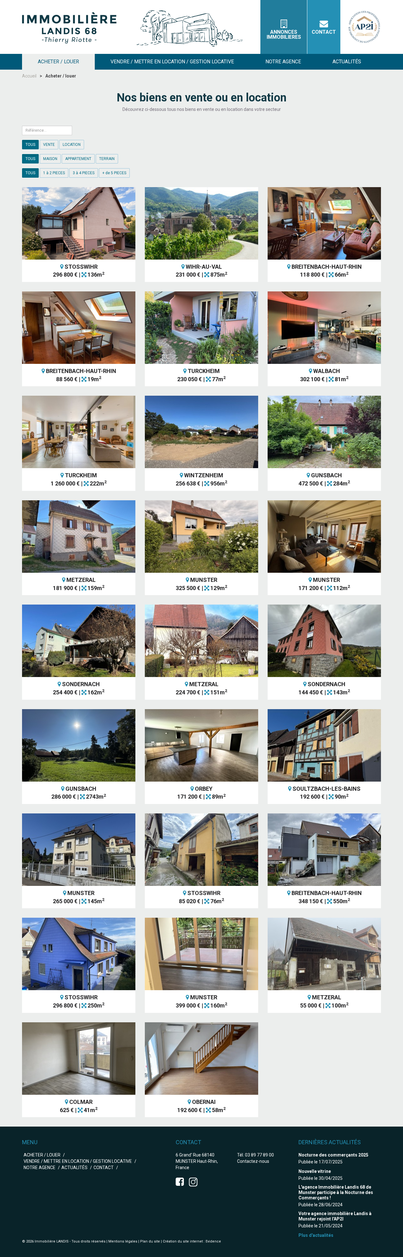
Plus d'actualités (315, 1235)
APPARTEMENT (78, 159)
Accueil (29, 75)
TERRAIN (107, 159)
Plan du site (150, 1241)
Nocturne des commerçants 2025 (333, 1154)
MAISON (50, 159)
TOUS (30, 144)
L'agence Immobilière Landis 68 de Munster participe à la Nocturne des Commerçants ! (335, 1192)
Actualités (74, 1167)
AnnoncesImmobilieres (284, 34)
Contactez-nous (253, 1161)
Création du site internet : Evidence (192, 1241)
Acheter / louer (42, 1154)
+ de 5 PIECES (114, 173)
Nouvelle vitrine (314, 1171)
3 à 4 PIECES (83, 173)
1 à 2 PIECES (54, 173)
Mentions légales (122, 1241)
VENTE (49, 144)
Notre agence (39, 1167)
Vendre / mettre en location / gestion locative (78, 1161)
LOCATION (72, 144)
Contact (324, 32)
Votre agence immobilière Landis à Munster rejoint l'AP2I (335, 1216)
